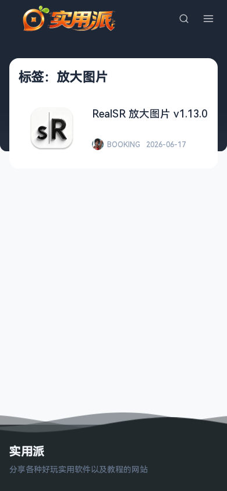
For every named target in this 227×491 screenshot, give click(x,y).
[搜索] (183, 18)
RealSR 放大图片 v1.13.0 (149, 113)
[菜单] (208, 18)
